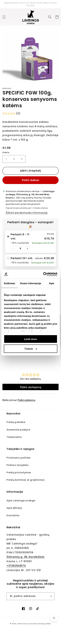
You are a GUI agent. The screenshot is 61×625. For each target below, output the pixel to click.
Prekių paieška (16, 422)
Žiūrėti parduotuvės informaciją (26, 212)
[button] (4, 17)
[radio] (30, 241)
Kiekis (5, 152)
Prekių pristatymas (19, 472)
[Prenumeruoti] (50, 596)
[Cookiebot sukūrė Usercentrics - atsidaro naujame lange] (43, 274)
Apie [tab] (51, 283)
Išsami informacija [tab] (30, 283)
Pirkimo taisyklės (17, 465)
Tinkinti (28, 348)
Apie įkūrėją (14, 508)
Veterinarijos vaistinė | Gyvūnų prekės (34, 624)
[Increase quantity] (27, 248)
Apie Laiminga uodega (21, 500)
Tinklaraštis (14, 437)
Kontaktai (13, 515)
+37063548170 (16, 565)
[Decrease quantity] (13, 248)
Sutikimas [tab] (9, 283)
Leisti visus (30, 339)
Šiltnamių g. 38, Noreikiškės (26, 557)
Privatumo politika (19, 457)
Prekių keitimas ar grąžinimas (26, 480)
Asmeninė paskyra (18, 429)
